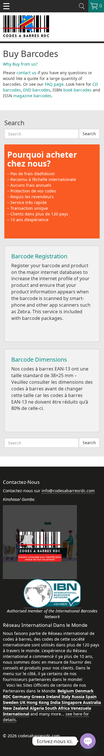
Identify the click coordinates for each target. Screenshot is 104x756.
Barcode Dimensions (39, 359)
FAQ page (54, 84)
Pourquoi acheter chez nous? (42, 159)
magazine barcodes (32, 95)
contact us (26, 72)
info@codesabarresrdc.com (68, 490)
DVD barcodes (36, 90)
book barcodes (77, 90)
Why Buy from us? (20, 64)
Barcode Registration (39, 256)
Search (89, 133)
